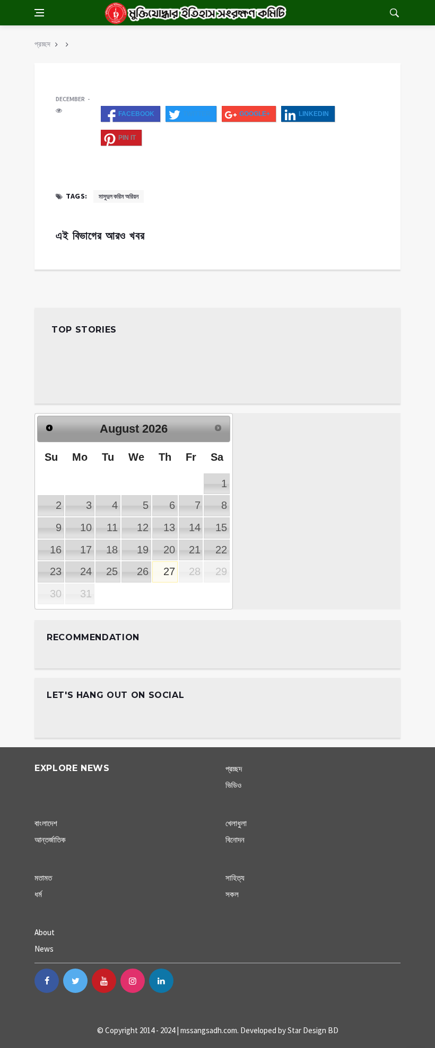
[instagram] (132, 981)
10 (86, 527)
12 (143, 527)
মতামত (43, 878)
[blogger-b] (190, 981)
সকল (232, 894)
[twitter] (75, 981)
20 (169, 550)
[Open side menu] (39, 12)
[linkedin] (161, 981)
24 (86, 571)
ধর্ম (38, 894)
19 (143, 550)
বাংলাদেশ (45, 823)
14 (195, 527)
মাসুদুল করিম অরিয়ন (118, 196)
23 (56, 571)
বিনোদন (235, 840)
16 (56, 550)
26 (143, 571)
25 (112, 571)
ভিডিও (233, 785)
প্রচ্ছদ (42, 44)
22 (221, 550)
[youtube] (104, 981)
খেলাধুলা (236, 823)
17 (86, 550)
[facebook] (46, 981)
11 (112, 527)
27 (169, 571)
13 (169, 527)
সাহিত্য (235, 878)
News (44, 949)
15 (221, 527)
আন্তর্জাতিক (50, 840)
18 (112, 550)
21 (195, 550)
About (44, 932)
